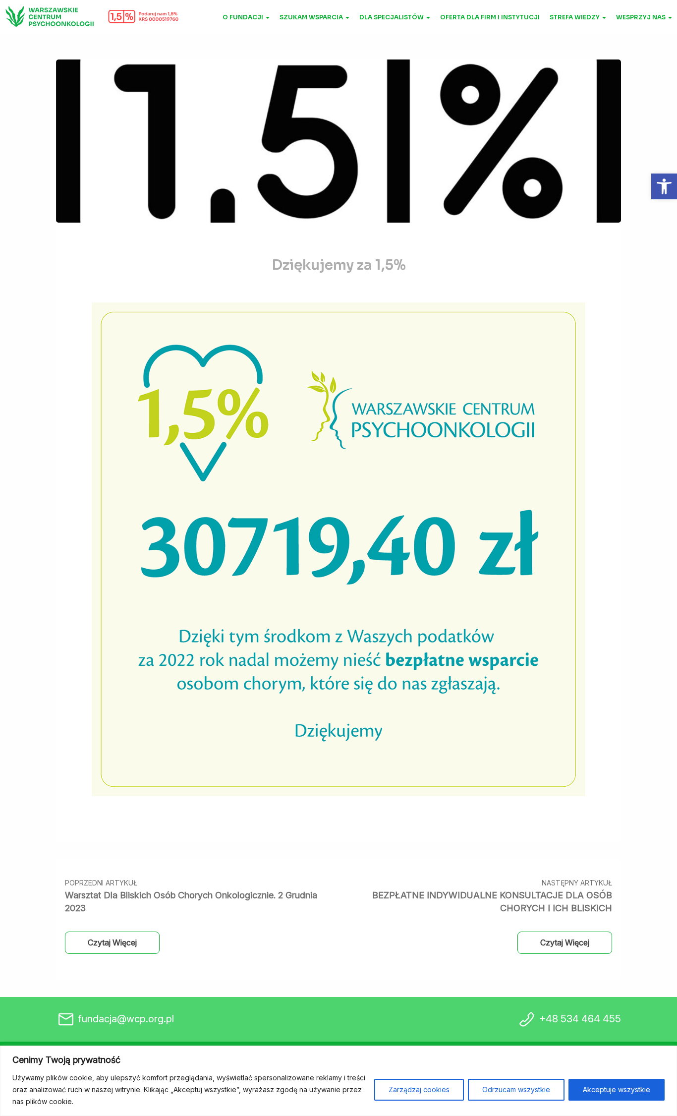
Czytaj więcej (112, 942)
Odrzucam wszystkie (516, 1089)
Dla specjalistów (392, 17)
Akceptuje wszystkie (616, 1089)
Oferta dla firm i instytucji (490, 17)
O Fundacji (244, 17)
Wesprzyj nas (641, 17)
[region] (338, 1081)
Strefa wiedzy (575, 17)
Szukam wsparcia (312, 17)
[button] (664, 186)
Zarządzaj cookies (419, 1089)
